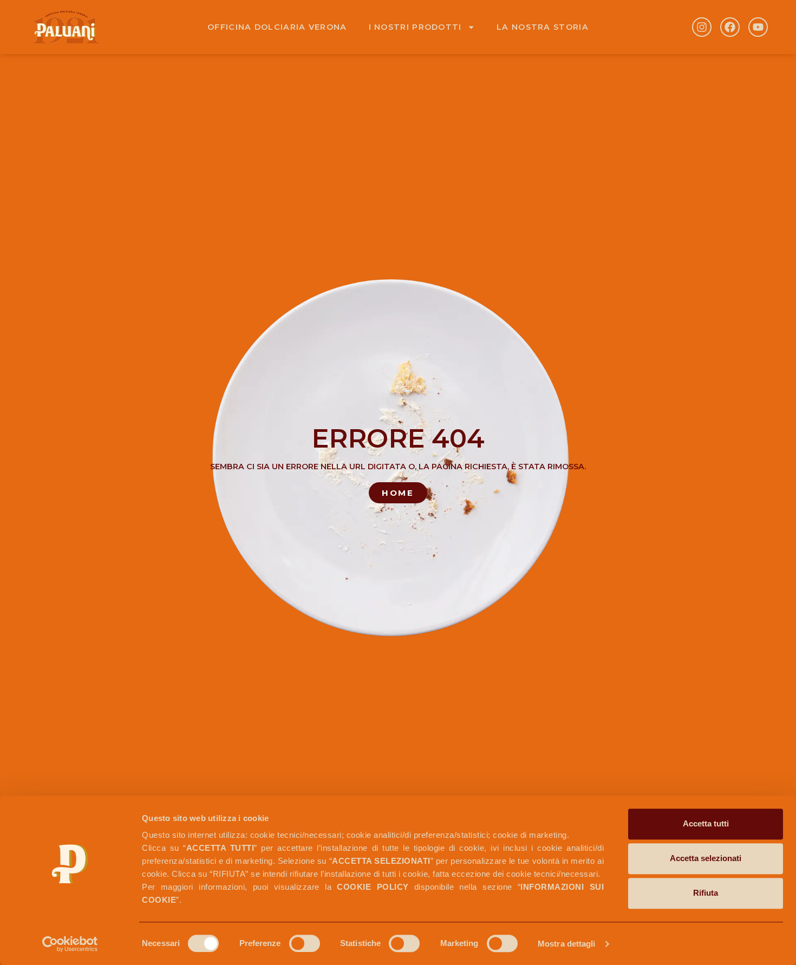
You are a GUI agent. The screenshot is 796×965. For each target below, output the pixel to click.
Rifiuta (705, 892)
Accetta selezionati (705, 858)
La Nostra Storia (543, 27)
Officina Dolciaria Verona (277, 27)
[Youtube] (758, 27)
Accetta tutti (706, 823)
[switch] (304, 943)
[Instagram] (702, 27)
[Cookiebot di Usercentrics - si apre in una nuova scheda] (70, 944)
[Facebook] (730, 27)
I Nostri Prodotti (415, 27)
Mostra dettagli (567, 943)
